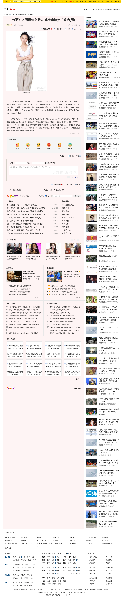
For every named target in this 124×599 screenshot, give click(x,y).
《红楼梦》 (18, 107)
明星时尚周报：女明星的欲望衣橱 (19, 292)
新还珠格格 (8, 540)
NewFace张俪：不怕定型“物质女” (19, 289)
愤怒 (49, 149)
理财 (53, 560)
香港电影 (30, 575)
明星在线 (16, 567)
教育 (64, 567)
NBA (69, 557)
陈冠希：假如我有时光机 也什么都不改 (62, 333)
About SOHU (77, 589)
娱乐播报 (16, 560)
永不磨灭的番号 (10, 537)
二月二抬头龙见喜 (15, 190)
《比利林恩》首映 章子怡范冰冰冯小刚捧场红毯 (24, 307)
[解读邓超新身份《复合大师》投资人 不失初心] (53, 365)
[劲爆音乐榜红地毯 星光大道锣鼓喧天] (72, 248)
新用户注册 (51, 163)
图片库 (33, 582)
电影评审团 (16, 570)
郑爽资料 (65, 221)
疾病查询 (92, 570)
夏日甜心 (24, 537)
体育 (56, 2)
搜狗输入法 (93, 557)
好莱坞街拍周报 (22, 295)
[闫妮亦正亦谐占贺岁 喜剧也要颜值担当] (15, 365)
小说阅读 (109, 584)
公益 (53, 557)
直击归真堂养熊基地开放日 (55, 190)
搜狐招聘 (40, 589)
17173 (27, 1)
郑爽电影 (65, 224)
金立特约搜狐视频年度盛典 (107, 9)
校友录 (78, 573)
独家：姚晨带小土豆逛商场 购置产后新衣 (22, 321)
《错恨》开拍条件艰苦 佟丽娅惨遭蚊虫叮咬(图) (25, 233)
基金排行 (109, 557)
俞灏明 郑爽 (66, 230)
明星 (14, 557)
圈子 (48, 578)
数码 (48, 573)
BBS (112, 2)
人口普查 (105, 540)
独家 (22, 578)
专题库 (27, 582)
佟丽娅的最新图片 (69, 205)
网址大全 (92, 573)
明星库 (15, 582)
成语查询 (92, 563)
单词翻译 (109, 573)
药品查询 (109, 560)
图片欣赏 (109, 570)
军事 (48, 557)
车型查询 (109, 578)
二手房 (58, 563)
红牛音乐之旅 (93, 9)
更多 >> (37, 297)
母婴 (48, 567)
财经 (43, 560)
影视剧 (75, 563)
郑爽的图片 (66, 208)
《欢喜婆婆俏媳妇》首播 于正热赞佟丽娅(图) (24, 218)
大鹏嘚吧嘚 (16, 564)
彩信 (64, 581)
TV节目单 (92, 581)
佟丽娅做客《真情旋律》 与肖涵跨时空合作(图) (25, 211)
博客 (103, 2)
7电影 (39, 537)
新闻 (43, 557)
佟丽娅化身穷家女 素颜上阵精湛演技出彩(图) (24, 230)
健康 (53, 570)
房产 (81, 2)
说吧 (59, 584)
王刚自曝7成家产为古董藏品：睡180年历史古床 (65, 327)
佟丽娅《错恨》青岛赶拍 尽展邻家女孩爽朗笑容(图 (26, 214)
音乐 (28, 557)
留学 (74, 567)
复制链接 (59, 29)
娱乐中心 (8, 553)
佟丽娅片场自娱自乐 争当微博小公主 (21, 221)
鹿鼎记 (49, 581)
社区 (29, 560)
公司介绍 (86, 589)
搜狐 (15, 1)
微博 (107, 2)
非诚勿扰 (89, 540)
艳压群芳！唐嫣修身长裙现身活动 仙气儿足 (23, 318)
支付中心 (32, 589)
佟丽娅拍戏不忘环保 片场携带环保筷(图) (22, 205)
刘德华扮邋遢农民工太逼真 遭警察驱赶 (62, 316)
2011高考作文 (74, 543)
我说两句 (118, 2)
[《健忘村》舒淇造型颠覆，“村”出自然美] (53, 347)
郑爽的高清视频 (68, 218)
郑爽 (37, 107)
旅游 (43, 570)
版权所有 (83, 592)
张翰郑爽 (65, 211)
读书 (69, 570)
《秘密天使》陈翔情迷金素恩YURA (19, 286)
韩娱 (26, 578)
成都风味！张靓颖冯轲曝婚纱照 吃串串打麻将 (24, 324)
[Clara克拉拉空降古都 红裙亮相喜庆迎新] (72, 347)
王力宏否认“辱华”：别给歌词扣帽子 (61, 324)
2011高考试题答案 (11, 543)
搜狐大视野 (105, 537)
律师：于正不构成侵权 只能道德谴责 (61, 321)
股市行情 (92, 567)
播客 (94, 2)
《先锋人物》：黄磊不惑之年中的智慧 (62, 286)
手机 (53, 573)
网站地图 (93, 589)
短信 (54, 581)
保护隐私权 (68, 589)
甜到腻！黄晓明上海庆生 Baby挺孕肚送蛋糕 (23, 333)
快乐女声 (56, 537)
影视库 (21, 582)
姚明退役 (24, 540)
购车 (48, 563)
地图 (54, 584)
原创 (74, 570)
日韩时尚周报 (12, 295)
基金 (57, 560)
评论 (57, 557)
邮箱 (53, 578)
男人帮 (118, 9)
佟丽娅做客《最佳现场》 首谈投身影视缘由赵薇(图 (26, 208)
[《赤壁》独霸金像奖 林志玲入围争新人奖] (53, 248)
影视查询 (92, 560)
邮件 (99, 2)
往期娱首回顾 (27, 585)
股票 (48, 560)
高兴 (17, 149)
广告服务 (47, 589)
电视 (13, 14)
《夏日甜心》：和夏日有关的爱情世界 (62, 295)
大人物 (33, 564)
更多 (77, 156)
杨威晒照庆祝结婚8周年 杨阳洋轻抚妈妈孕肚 (23, 316)
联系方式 (61, 589)
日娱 (31, 578)
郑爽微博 (65, 227)
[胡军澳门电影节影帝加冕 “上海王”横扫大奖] (72, 365)
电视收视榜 (25, 570)
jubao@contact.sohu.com (70, 595)
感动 (38, 149)
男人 (57, 573)
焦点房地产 (33, 1)
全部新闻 (100, 589)
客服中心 (54, 589)
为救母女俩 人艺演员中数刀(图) (60, 313)
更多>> (78, 379)
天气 (48, 570)
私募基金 (56, 540)
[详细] (37, 279)
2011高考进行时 (91, 537)
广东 (62, 578)
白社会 (72, 156)
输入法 (49, 584)
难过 (28, 149)
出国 (69, 567)
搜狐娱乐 (7, 14)
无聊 (70, 149)
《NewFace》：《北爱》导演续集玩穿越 (63, 292)
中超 (74, 557)
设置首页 (17, 589)
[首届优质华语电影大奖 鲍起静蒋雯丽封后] (14, 248)
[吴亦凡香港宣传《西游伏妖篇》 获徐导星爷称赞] (15, 347)
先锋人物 (31, 567)
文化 (64, 570)
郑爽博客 (65, 214)
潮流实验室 (25, 564)
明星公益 (16, 575)
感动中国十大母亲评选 (28, 543)
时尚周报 (23, 567)
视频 (90, 2)
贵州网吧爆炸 (57, 543)
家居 (53, 563)
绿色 (78, 570)
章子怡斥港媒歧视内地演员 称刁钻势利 (62, 318)
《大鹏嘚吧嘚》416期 (71, 271)
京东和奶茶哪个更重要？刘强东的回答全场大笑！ (25, 313)
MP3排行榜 (109, 567)
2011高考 (89, 543)
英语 (78, 567)
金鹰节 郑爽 (66, 233)
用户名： (12, 163)
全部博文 (107, 589)
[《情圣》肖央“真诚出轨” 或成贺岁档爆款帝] (34, 365)
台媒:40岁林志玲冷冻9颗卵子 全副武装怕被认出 (65, 330)
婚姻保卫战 (75, 107)
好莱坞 (23, 575)
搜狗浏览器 (93, 578)
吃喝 (57, 570)
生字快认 (92, 584)
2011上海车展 (41, 540)
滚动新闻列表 (17, 585)
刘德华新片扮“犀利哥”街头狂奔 (60, 310)
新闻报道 (31, 14)
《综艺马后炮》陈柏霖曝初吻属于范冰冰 (63, 289)
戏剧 (33, 557)
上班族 (72, 537)
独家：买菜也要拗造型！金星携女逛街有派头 (23, 310)
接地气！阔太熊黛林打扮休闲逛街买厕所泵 (23, 327)
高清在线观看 (28, 107)
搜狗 (38, 1)
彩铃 (59, 581)
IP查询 (108, 563)
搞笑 (59, 149)
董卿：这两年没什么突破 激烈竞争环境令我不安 (65, 307)
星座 (57, 567)
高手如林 (72, 540)
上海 (58, 578)
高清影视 (23, 560)
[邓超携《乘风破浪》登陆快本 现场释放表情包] (34, 347)
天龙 (43, 581)
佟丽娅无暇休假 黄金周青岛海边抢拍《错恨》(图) (25, 227)
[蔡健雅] (33, 248)
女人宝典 (109, 581)
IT (73, 2)
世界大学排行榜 (107, 543)
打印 (68, 29)
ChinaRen (21, 1)
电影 (19, 557)
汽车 (77, 2)
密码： (29, 163)
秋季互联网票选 (21, 14)
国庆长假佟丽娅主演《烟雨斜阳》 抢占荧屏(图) (25, 224)
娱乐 (63, 2)
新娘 (53, 567)
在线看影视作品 (45, 107)
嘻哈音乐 (16, 578)
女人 (86, 2)
